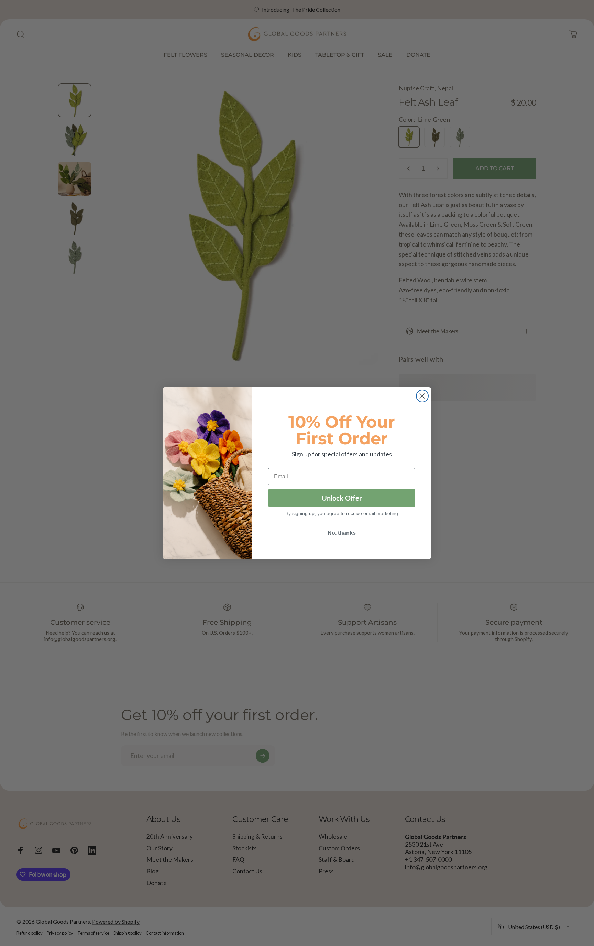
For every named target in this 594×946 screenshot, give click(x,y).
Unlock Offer (342, 498)
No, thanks (342, 533)
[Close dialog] (422, 396)
